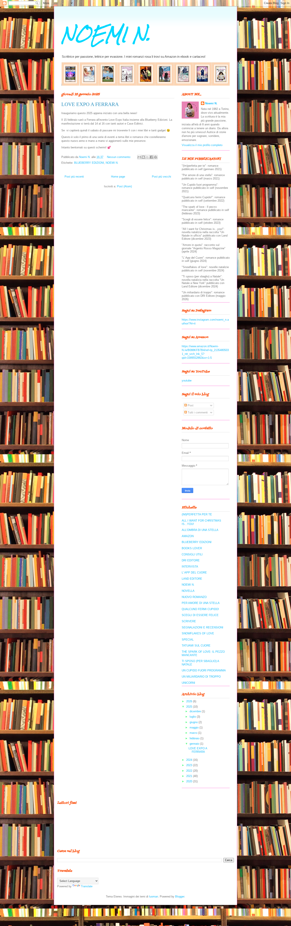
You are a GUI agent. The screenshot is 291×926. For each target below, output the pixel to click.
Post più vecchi (161, 176)
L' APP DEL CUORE (194, 572)
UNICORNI (188, 682)
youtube (187, 380)
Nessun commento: (119, 157)
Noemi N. (211, 103)
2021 (189, 776)
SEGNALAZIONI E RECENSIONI (202, 627)
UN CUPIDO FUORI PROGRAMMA (204, 670)
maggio (194, 727)
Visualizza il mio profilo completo (202, 145)
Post (190, 405)
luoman (153, 896)
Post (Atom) (124, 186)
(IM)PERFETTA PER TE (197, 514)
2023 (189, 765)
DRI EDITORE (191, 560)
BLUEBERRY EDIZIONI (89, 162)
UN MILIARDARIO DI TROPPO (201, 676)
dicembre (196, 711)
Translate (86, 886)
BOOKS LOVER (192, 548)
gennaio (195, 743)
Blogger (179, 896)
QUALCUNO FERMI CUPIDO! (200, 609)
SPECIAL (188, 639)
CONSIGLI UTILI (192, 554)
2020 (189, 781)
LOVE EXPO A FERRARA (90, 104)
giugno (194, 722)
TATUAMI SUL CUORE (196, 645)
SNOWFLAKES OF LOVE (198, 633)
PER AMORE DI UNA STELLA (201, 603)
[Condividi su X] (147, 157)
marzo (194, 732)
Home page (118, 176)
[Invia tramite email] (139, 157)
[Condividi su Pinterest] (155, 157)
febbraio (195, 738)
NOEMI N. (105, 34)
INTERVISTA (190, 566)
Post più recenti (74, 176)
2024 (189, 759)
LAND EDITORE (192, 578)
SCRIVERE (189, 621)
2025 (189, 706)
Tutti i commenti (197, 412)
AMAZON (188, 536)
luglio (193, 716)
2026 (189, 701)
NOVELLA (188, 590)
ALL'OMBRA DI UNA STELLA (200, 530)
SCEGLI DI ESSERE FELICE (200, 615)
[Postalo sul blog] (143, 157)
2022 (189, 770)
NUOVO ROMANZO (194, 597)
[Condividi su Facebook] (151, 157)
